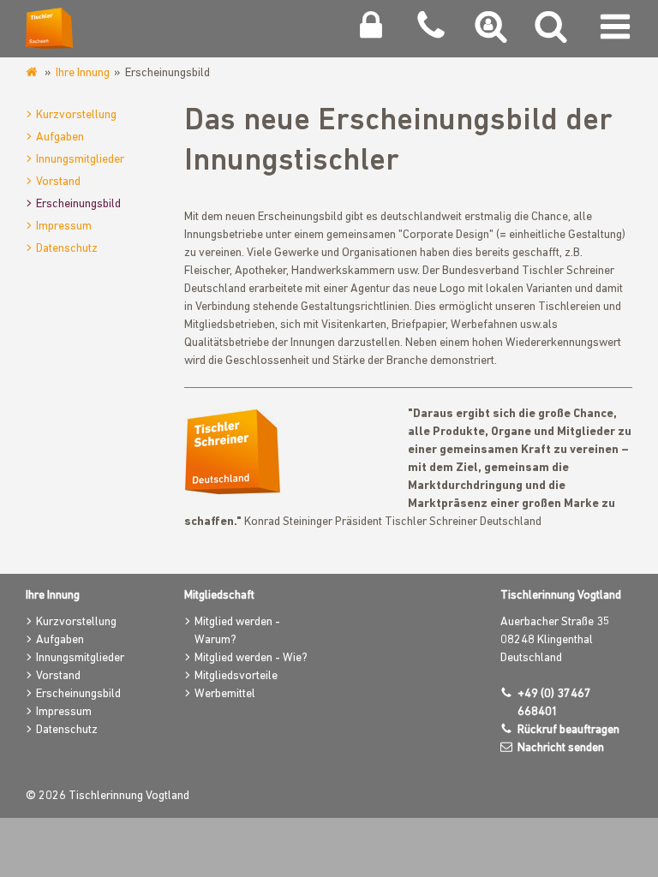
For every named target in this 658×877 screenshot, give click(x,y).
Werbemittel (224, 694)
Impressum (64, 226)
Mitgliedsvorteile (236, 676)
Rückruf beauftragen (568, 730)
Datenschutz (67, 248)
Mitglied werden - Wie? (251, 658)
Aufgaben (60, 137)
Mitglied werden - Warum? (237, 631)
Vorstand (58, 182)
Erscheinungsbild (78, 204)
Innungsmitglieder (80, 159)
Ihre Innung (83, 73)
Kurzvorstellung (76, 115)
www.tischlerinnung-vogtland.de (33, 72)
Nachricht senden (560, 748)
